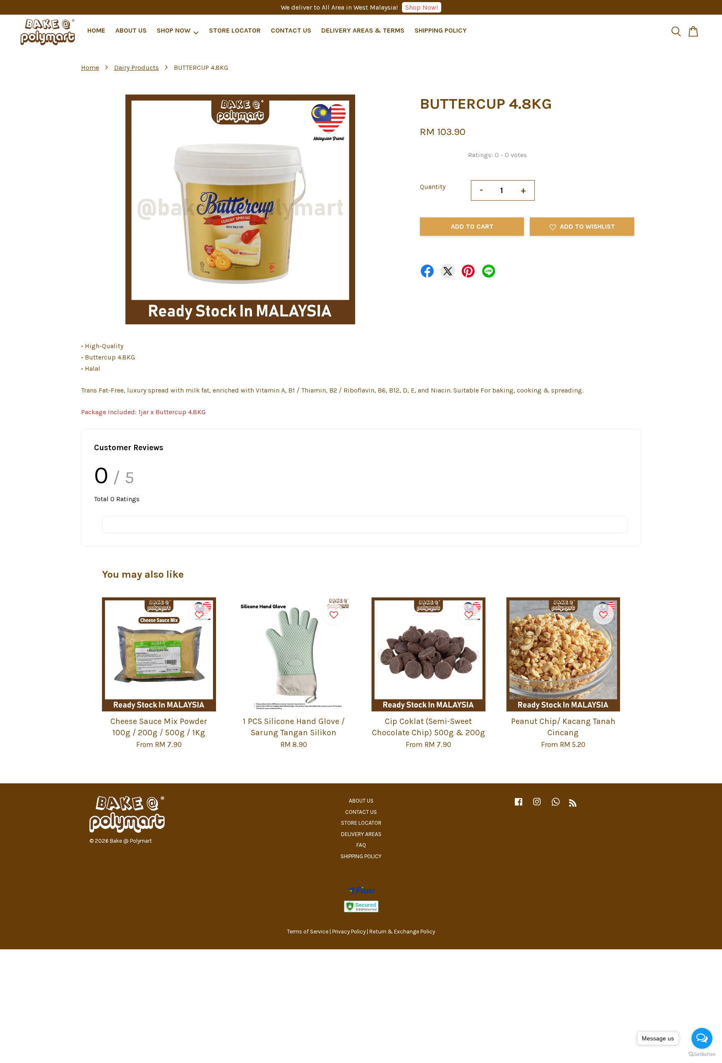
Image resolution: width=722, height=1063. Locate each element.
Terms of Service (307, 931)
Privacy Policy (349, 931)
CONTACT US (291, 31)
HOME (96, 31)
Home (90, 67)
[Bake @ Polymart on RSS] (572, 804)
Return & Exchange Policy (402, 931)
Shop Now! (421, 7)
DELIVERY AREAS (361, 834)
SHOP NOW (174, 31)
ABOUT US (131, 31)
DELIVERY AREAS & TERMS (362, 31)
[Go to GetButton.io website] (702, 1054)
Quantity (432, 187)
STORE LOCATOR (235, 31)
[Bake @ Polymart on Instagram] (537, 806)
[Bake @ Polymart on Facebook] (518, 806)
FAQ (361, 845)
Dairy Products (136, 67)
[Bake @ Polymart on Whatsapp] (556, 806)
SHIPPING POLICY (440, 31)
